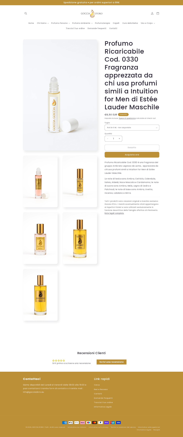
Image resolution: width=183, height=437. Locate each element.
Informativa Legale (103, 407)
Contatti (98, 393)
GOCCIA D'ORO (38, 427)
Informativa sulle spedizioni (149, 427)
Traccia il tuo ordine (103, 402)
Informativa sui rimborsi (77, 427)
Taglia (107, 123)
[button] (26, 13)
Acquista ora (132, 154)
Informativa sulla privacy (98, 427)
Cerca (97, 385)
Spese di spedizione (127, 118)
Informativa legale (144, 430)
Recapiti (156, 430)
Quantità (108, 133)
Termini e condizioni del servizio (123, 427)
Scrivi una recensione (111, 361)
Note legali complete (114, 213)
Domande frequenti (103, 398)
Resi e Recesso (101, 389)
